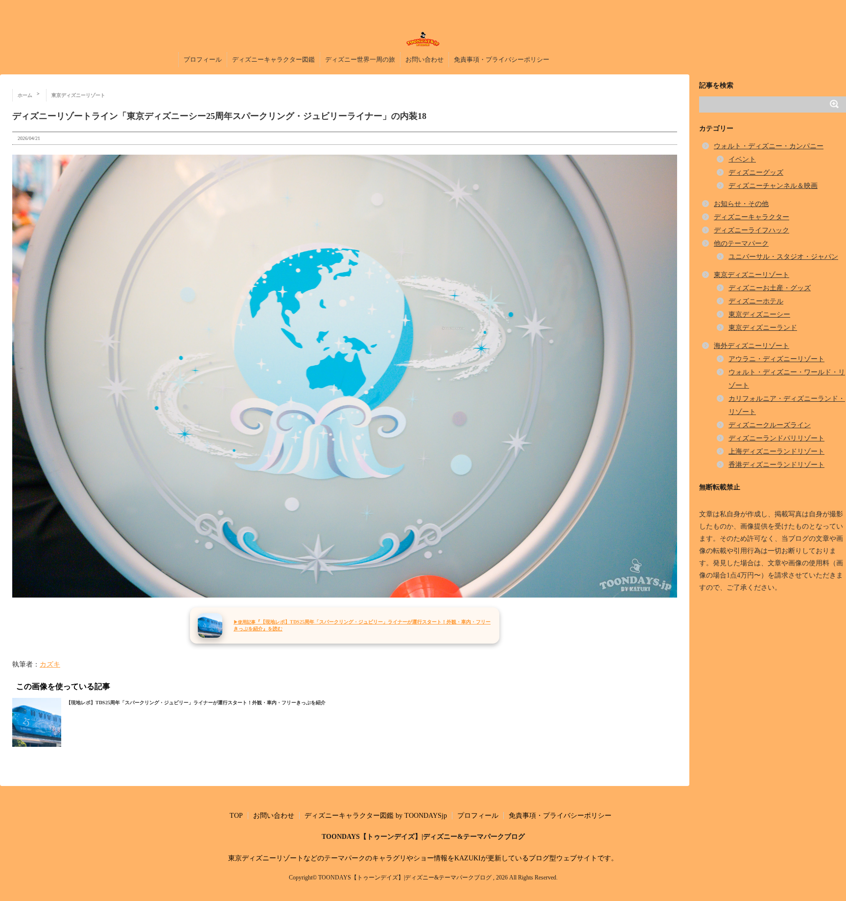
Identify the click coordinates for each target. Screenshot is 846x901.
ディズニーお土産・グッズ (769, 288)
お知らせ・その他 (741, 204)
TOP (236, 815)
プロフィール (203, 59)
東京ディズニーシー (759, 314)
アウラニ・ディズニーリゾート (776, 359)
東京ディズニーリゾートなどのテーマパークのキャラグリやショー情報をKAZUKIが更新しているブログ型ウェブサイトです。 (423, 858)
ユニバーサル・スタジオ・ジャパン (783, 256)
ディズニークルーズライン (769, 425)
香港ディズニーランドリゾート (776, 464)
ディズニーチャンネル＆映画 (773, 185)
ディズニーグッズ (755, 172)
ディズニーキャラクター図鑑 (273, 59)
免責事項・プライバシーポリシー (501, 59)
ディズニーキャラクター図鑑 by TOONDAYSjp (376, 815)
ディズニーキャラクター (751, 217)
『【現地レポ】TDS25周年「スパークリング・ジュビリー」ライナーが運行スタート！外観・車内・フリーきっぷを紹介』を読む (362, 625)
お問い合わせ (424, 59)
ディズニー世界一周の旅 (360, 59)
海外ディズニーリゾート (751, 345)
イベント (742, 159)
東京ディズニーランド (762, 327)
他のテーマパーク (741, 243)
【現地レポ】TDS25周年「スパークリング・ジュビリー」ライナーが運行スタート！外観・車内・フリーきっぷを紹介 (196, 702)
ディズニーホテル (755, 301)
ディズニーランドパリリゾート (776, 438)
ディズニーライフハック (751, 230)
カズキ (50, 664)
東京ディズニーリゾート (751, 274)
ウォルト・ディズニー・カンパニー (768, 146)
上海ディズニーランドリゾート (776, 451)
